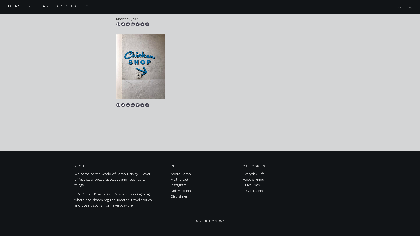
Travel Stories (253, 191)
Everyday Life (253, 174)
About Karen (181, 174)
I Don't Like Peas (46, 6)
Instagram (179, 185)
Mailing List (179, 179)
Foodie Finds (253, 179)
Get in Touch (181, 191)
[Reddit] (128, 24)
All (400, 16)
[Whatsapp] (142, 24)
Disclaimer (179, 196)
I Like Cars (406, 41)
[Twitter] (123, 24)
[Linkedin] (133, 24)
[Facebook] (118, 24)
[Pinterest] (138, 24)
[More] (147, 24)
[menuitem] (400, 7)
